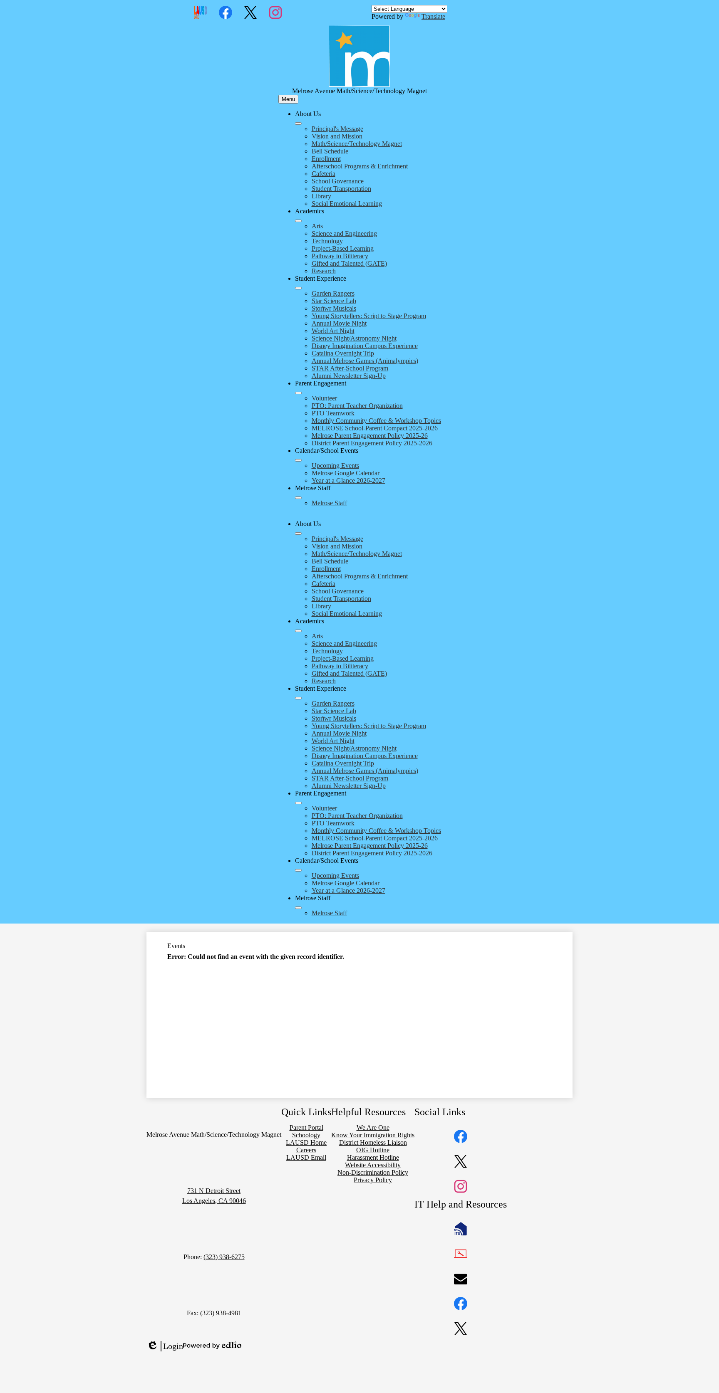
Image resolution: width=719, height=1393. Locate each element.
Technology (327, 241)
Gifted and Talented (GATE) (349, 263)
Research (324, 270)
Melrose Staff (329, 502)
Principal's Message (337, 128)
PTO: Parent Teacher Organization (357, 405)
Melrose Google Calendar (345, 473)
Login (164, 1346)
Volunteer (324, 398)
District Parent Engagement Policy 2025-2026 (372, 443)
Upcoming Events (335, 465)
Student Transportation (341, 188)
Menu (288, 99)
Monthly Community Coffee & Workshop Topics (376, 420)
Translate (433, 16)
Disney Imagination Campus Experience (365, 345)
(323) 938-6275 (224, 1256)
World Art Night (333, 330)
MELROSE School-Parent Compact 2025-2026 (375, 428)
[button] (298, 533)
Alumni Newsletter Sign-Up (349, 375)
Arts (317, 226)
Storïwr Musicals (334, 308)
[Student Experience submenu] (298, 288)
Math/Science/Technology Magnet (357, 143)
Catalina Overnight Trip (343, 353)
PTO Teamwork (333, 413)
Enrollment (326, 158)
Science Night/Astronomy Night (354, 338)
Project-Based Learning (343, 248)
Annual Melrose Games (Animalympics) (365, 360)
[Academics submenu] (298, 221)
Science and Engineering (344, 233)
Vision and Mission (337, 136)
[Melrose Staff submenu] (298, 497)
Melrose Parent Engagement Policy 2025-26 (370, 435)
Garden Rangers (333, 293)
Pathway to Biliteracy (340, 255)
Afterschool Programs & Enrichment (360, 166)
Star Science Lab (334, 300)
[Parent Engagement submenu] (298, 393)
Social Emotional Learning (347, 203)
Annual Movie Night (339, 323)
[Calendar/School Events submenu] (298, 460)
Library (321, 196)
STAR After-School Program (350, 368)
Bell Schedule (330, 151)
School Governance (338, 181)
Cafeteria (323, 173)
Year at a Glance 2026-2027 (348, 480)
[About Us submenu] (298, 123)
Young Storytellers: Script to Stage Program (369, 315)
